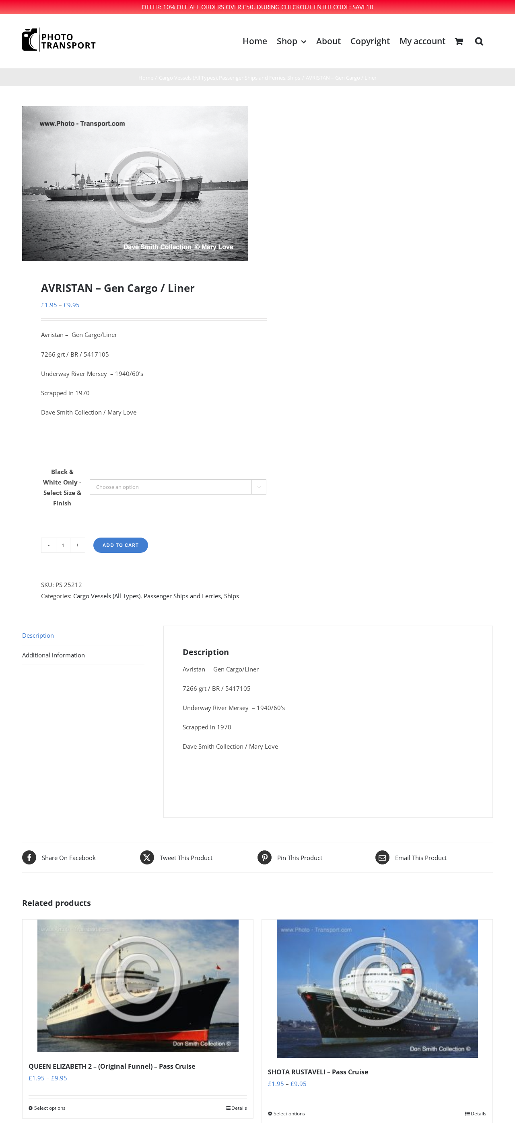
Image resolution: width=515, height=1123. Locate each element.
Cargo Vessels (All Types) (106, 596)
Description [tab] (38, 635)
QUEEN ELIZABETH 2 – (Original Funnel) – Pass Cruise (112, 1066)
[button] (479, 41)
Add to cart (121, 545)
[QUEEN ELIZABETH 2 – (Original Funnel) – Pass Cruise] (138, 986)
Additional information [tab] (53, 655)
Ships (231, 596)
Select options (50, 1108)
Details (239, 1108)
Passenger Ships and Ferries (182, 596)
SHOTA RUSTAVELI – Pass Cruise (318, 1072)
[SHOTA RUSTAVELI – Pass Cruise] (377, 988)
